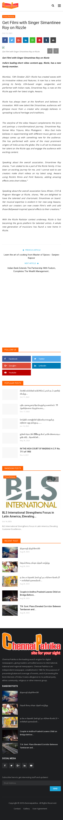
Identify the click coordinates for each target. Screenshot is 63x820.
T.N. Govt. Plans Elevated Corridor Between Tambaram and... (40, 608)
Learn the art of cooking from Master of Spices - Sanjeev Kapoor (31, 256)
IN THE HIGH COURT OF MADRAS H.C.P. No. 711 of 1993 (40, 450)
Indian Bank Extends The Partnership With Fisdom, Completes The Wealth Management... (31, 270)
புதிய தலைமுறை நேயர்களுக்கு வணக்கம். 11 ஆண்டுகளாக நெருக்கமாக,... (39, 406)
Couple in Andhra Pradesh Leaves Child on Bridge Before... (40, 593)
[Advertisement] (31, 311)
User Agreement (40, 808)
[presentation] (50, 51)
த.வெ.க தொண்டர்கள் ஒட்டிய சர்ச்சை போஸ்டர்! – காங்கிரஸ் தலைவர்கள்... (40, 579)
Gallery (26, 808)
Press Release (8, 16)
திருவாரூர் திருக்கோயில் (30, 548)
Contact (17, 808)
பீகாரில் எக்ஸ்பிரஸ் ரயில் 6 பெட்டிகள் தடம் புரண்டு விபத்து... (40, 392)
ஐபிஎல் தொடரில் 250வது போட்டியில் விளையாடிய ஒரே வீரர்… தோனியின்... (40, 435)
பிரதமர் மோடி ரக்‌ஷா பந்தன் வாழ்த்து (35, 563)
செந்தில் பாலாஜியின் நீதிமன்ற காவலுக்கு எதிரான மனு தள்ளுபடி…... (37, 421)
